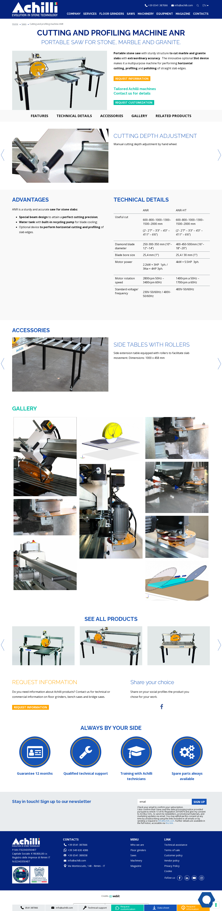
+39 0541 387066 (158, 5)
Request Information (132, 79)
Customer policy (173, 855)
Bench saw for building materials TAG (105, 660)
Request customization (133, 102)
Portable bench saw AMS (165, 660)
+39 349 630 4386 (78, 850)
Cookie (168, 871)
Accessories (111, 115)
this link (169, 823)
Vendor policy (171, 860)
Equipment (164, 13)
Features (39, 115)
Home (15, 24)
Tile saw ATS (22, 660)
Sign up (199, 802)
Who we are (137, 844)
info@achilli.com (184, 5)
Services (90, 13)
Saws (131, 13)
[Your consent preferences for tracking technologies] (216, 905)
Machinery (146, 13)
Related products (173, 115)
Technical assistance (175, 844)
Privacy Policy (172, 866)
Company (73, 13)
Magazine (183, 13)
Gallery (139, 115)
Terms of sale (172, 850)
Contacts (200, 13)
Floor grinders (111, 13)
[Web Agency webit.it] (115, 896)
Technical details (74, 115)
